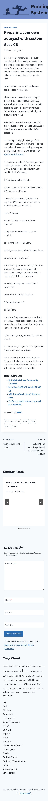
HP (43, 666)
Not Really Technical (12, 745)
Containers (8, 714)
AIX (4, 702)
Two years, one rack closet (12, 443)
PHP (16, 680)
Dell (29, 666)
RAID (20, 680)
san (20, 684)
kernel (16, 671)
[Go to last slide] (7, 502)
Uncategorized (10, 27)
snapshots (13, 688)
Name (8, 600)
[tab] (19, 528)
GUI (40, 666)
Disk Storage (34, 666)
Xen (33, 692)
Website (9, 625)
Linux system (35, 671)
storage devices (31, 688)
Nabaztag (10, 676)
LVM (5, 675)
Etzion (8, 50)
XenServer (7, 695)
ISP (8, 671)
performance (8, 680)
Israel (11, 671)
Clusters (7, 710)
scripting (33, 684)
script (26, 683)
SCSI (39, 684)
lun (41, 671)
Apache (5, 666)
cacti (20, 666)
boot (16, 666)
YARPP (18, 412)
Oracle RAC (39, 676)
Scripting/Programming (14, 761)
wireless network (26, 692)
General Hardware (11, 722)
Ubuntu (40, 688)
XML (14, 426)
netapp (17, 675)
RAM (33, 421)
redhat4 (37, 680)
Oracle (31, 675)
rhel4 (16, 684)
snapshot (6, 688)
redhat (30, 680)
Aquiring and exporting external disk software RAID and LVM (36, 447)
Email (8, 612)
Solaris (6, 765)
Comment (10, 563)
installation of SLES (12, 421)
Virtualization (8, 692)
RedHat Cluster (8, 684)
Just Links (7, 729)
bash (11, 666)
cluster (24, 666)
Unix (7, 426)
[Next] (41, 502)
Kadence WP (25, 793)
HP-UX (6, 725)
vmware (17, 692)
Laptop (6, 733)
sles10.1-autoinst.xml (13, 154)
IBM (4, 671)
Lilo (20, 671)
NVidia (24, 676)
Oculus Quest (9, 749)
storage (21, 688)
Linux (25, 421)
